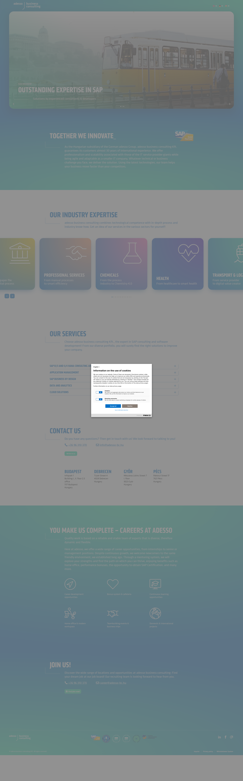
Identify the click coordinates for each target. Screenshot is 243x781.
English (95, 367)
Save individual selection (121, 410)
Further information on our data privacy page (107, 386)
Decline (129, 406)
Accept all (113, 406)
